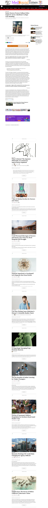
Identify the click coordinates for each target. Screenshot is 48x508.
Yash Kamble (10, 99)
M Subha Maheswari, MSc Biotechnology (21, 165)
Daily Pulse (32, 8)
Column (19, 8)
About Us (7, 8)
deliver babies (30, 247)
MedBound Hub (23, 8)
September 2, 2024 (18, 70)
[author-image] (8, 37)
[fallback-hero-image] (33, 28)
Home (4, 8)
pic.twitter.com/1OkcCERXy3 (15, 69)
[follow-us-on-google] (29, 42)
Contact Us (11, 8)
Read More (24, 175)
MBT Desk (16, 202)
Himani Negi (17, 164)
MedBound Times (17, 457)
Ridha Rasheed (15, 351)
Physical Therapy (40, 8)
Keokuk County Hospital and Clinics (26, 245)
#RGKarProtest (9, 69)
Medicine (36, 8)
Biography (15, 8)
